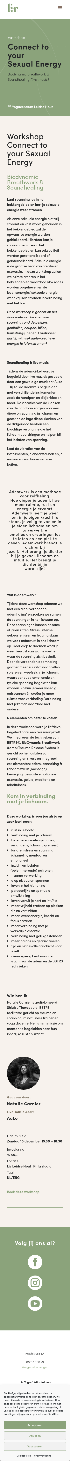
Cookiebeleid (24, 1455)
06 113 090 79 (35, 1362)
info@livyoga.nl (35, 1353)
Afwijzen (35, 1435)
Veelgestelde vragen (35, 1367)
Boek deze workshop (23, 1191)
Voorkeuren (35, 1446)
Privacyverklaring (42, 1455)
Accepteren (35, 1425)
